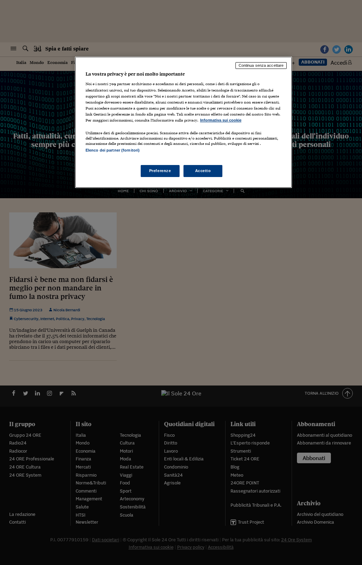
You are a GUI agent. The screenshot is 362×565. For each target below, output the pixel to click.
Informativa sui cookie (220, 120)
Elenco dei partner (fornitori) (113, 150)
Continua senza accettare (261, 65)
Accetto (203, 171)
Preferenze (160, 171)
